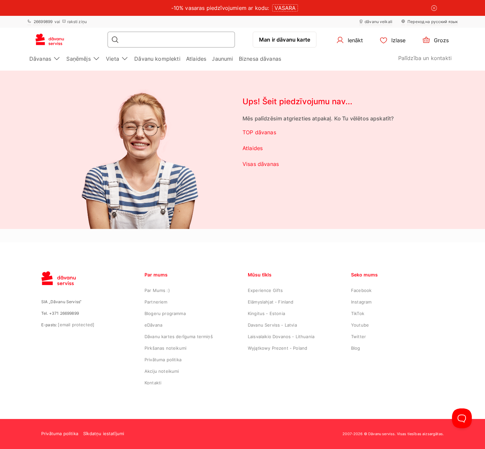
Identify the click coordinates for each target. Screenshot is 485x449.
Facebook (361, 290)
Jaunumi (222, 58)
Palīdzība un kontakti (425, 58)
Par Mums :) (157, 290)
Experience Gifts (265, 290)
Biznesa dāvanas (260, 58)
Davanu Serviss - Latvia (272, 325)
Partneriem (156, 302)
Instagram (361, 302)
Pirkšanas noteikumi (165, 348)
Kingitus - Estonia (266, 313)
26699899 (42, 21)
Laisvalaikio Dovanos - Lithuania (281, 336)
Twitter (358, 336)
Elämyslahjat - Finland (271, 302)
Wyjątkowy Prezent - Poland (277, 348)
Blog (355, 348)
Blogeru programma (165, 313)
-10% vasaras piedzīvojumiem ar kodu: (220, 8)
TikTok (357, 313)
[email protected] (76, 324)
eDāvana (153, 325)
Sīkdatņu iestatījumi (103, 433)
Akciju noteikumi (162, 371)
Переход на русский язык (432, 21)
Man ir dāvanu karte (284, 39)
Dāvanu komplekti (157, 58)
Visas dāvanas (260, 164)
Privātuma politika (163, 359)
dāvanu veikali (378, 21)
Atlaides (196, 58)
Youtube (360, 325)
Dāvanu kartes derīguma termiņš (179, 336)
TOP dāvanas (259, 132)
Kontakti (153, 382)
